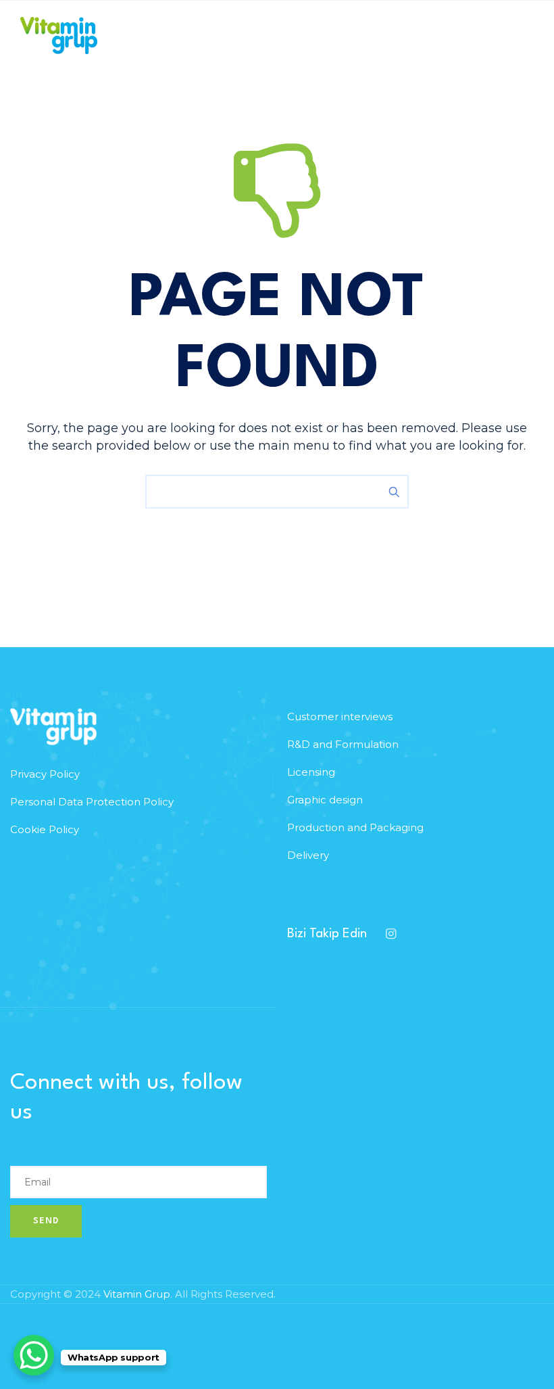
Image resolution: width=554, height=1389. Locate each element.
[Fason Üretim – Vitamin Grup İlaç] (58, 35)
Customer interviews (340, 716)
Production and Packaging (355, 827)
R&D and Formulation (343, 744)
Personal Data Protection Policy (92, 801)
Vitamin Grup (136, 1294)
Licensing (311, 772)
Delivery (308, 855)
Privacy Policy (45, 774)
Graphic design (325, 799)
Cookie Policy (44, 829)
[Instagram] (390, 934)
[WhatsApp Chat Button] (34, 1355)
